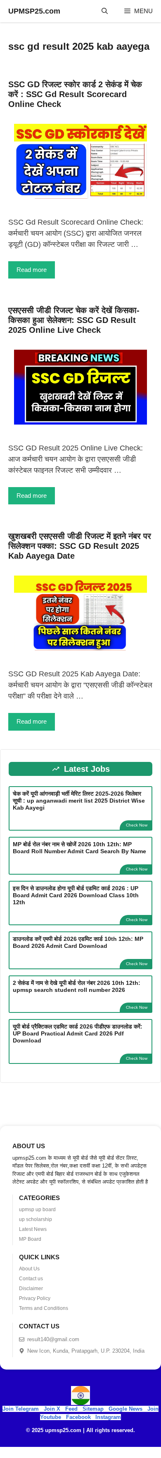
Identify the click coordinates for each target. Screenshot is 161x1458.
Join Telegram (20, 1409)
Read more (32, 269)
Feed (71, 1409)
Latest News (33, 1229)
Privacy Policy (34, 1298)
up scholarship (35, 1219)
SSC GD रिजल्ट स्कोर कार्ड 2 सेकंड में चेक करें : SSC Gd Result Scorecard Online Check (75, 94)
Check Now (136, 825)
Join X (53, 1409)
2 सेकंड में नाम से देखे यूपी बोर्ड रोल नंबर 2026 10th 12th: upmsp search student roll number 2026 (76, 986)
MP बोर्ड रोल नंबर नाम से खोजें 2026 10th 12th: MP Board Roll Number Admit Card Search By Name (79, 847)
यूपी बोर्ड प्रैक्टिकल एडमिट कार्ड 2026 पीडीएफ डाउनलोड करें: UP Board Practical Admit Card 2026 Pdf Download (77, 1033)
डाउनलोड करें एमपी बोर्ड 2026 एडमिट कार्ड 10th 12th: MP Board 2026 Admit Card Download (78, 942)
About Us (29, 1269)
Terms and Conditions (43, 1308)
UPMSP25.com (34, 11)
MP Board (30, 1239)
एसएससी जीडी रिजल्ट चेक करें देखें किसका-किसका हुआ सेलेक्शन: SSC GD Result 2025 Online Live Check (74, 320)
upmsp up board (37, 1209)
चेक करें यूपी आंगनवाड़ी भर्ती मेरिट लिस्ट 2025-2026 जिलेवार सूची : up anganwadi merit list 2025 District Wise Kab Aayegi (79, 800)
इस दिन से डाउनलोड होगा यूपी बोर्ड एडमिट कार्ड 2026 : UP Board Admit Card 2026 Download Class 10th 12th (76, 895)
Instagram (108, 1417)
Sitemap (93, 1409)
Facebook (78, 1417)
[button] (104, 11)
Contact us (31, 1279)
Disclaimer (31, 1288)
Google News (125, 1409)
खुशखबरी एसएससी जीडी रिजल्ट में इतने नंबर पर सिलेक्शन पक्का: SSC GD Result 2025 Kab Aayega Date (79, 546)
